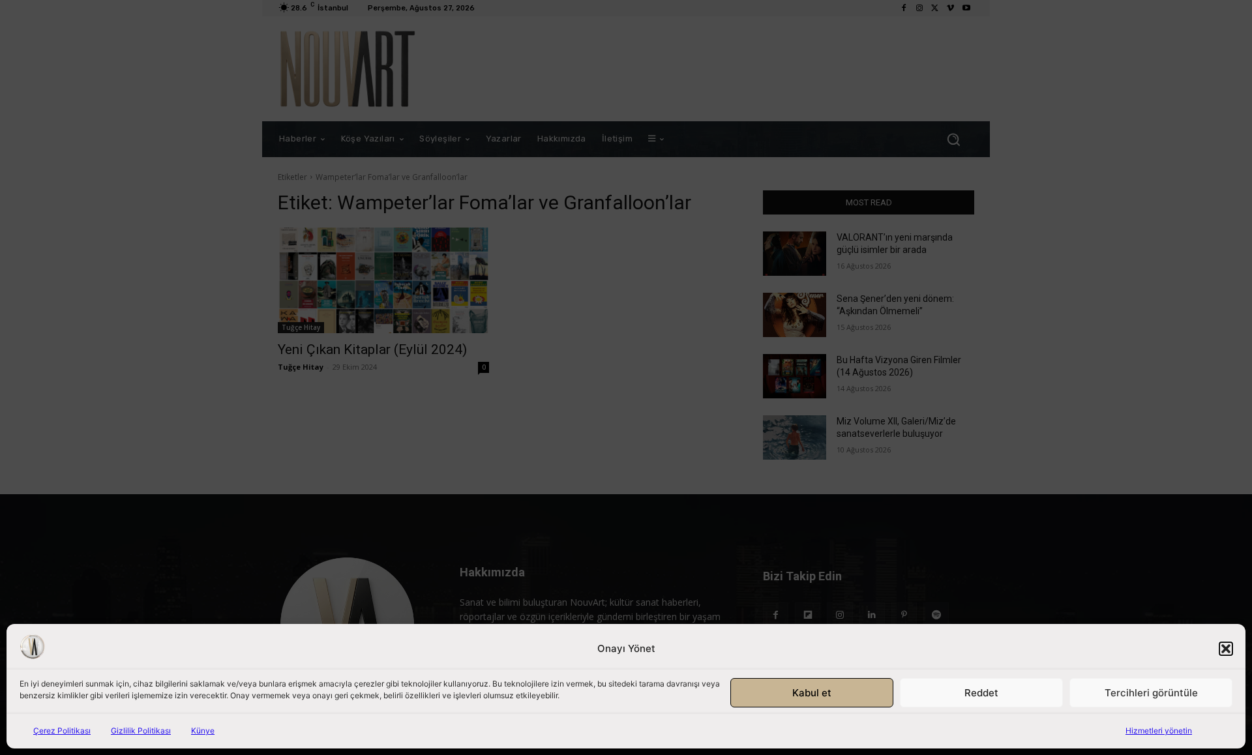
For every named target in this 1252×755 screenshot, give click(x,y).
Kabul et (811, 693)
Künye (203, 730)
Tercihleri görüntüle (1151, 693)
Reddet (981, 693)
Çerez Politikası (62, 730)
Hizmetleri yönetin (1158, 730)
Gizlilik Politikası (141, 730)
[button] (1225, 648)
